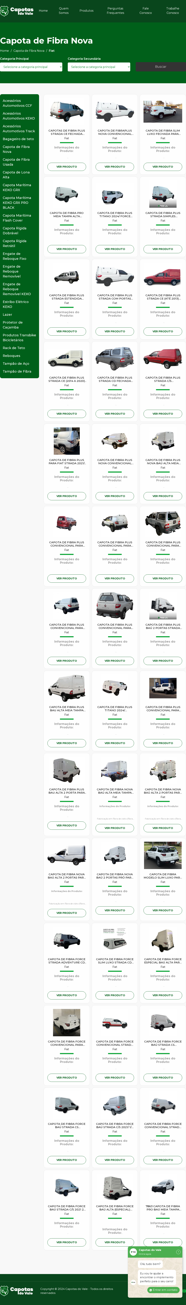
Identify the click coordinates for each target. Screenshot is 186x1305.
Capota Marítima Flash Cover (17, 218)
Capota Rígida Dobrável (15, 230)
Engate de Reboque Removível (12, 271)
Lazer (7, 315)
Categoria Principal (14, 58)
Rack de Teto (14, 348)
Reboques (11, 356)
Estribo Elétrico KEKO (16, 304)
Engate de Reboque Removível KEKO (17, 289)
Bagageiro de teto (18, 139)
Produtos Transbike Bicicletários (19, 337)
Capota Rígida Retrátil (15, 243)
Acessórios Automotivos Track (19, 128)
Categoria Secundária (84, 58)
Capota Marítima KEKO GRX (17, 187)
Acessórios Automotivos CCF (17, 103)
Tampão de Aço (16, 364)
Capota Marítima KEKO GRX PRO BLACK (17, 203)
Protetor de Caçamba (13, 324)
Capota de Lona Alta (16, 174)
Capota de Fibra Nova (16, 149)
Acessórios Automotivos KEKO (19, 115)
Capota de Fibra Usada (16, 162)
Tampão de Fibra (17, 371)
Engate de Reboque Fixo (14, 256)
